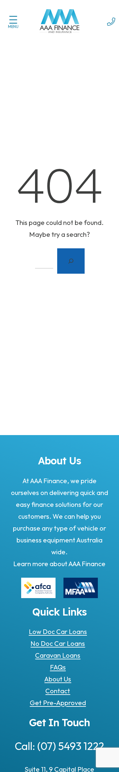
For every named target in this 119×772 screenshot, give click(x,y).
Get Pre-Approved (58, 703)
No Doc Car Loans (57, 643)
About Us (57, 679)
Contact (57, 691)
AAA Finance (86, 564)
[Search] (70, 261)
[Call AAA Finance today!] (111, 30)
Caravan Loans (57, 655)
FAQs (58, 667)
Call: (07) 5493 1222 (59, 746)
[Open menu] (13, 20)
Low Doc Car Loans (58, 631)
